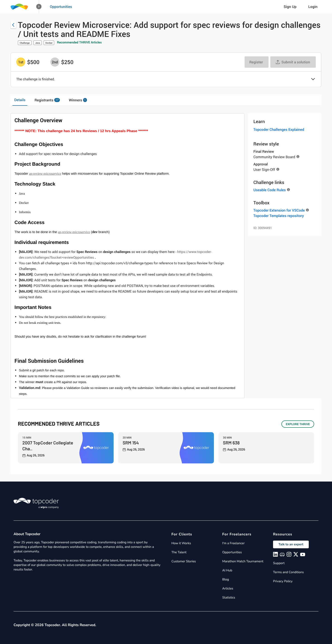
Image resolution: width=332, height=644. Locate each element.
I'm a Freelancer (233, 543)
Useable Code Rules (269, 189)
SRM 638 (231, 442)
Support (279, 563)
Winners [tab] (77, 100)
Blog (225, 579)
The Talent (179, 552)
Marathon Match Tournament (242, 561)
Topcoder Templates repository (278, 215)
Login (313, 6)
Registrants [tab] (46, 100)
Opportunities (61, 6)
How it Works (181, 543)
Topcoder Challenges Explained (278, 129)
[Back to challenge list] (13, 25)
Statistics (228, 597)
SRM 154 (131, 442)
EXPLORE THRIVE (298, 424)
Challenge (25, 42)
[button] (39, 7)
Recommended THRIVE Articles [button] (79, 42)
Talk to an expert (290, 544)
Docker (48, 42)
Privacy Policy (282, 581)
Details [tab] (20, 99)
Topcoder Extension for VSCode (279, 210)
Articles (227, 588)
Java (37, 42)
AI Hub (227, 570)
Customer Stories (183, 561)
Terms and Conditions (288, 572)
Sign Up (290, 6)
